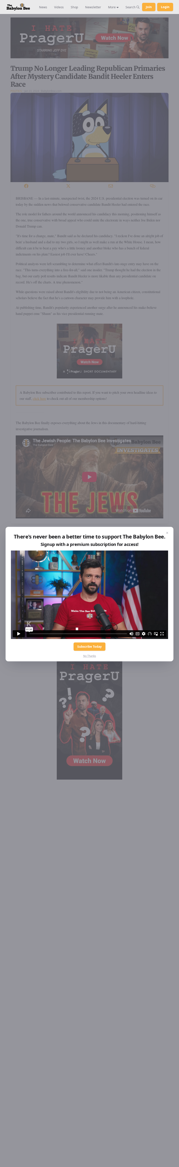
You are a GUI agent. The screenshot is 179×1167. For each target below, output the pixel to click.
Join (149, 7)
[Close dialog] (167, 533)
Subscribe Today (89, 646)
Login (165, 7)
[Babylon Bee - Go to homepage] (18, 7)
